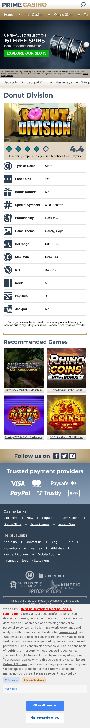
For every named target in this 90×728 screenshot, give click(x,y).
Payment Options (16, 554)
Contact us (34, 542)
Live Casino (33, 15)
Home (8, 15)
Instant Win (66, 524)
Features (35, 548)
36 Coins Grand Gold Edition (66, 437)
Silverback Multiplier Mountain (23, 390)
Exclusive (11, 518)
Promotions (12, 548)
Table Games (39, 524)
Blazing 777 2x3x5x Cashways (23, 437)
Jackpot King (36, 82)
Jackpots (11, 82)
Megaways (63, 82)
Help (69, 542)
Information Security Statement (26, 561)
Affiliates (57, 548)
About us (10, 542)
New (30, 518)
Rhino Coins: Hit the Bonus (66, 390)
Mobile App (46, 554)
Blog (54, 542)
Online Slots (63, 15)
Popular (47, 518)
